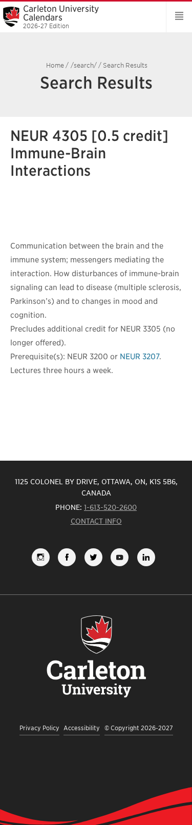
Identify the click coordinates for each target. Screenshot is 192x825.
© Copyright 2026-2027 (138, 728)
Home (55, 65)
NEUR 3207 (139, 356)
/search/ (84, 65)
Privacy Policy (39, 728)
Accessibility (81, 728)
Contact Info (96, 521)
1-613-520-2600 (110, 507)
